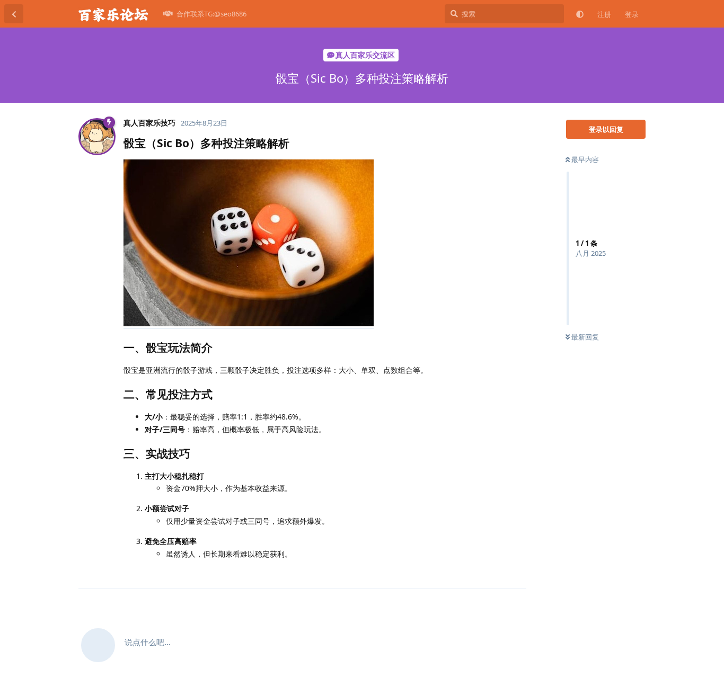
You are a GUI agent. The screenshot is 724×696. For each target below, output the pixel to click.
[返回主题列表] (13, 13)
